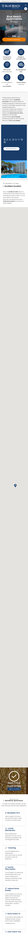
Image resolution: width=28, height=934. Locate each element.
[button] (15, 485)
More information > (11, 149)
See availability (15, 789)
